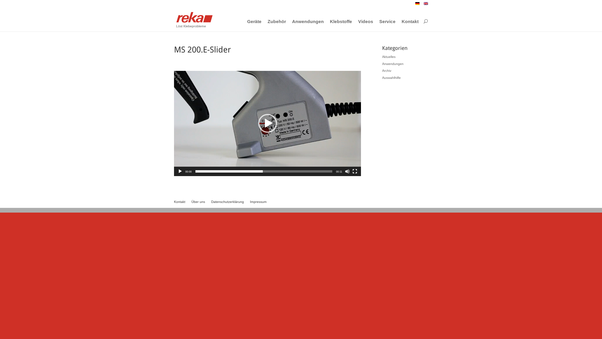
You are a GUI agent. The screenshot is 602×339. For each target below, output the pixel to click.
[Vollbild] (354, 171)
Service (387, 21)
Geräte (254, 21)
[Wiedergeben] (180, 171)
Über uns (198, 202)
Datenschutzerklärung (227, 202)
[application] (267, 123)
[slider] (263, 171)
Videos (365, 21)
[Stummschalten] (347, 171)
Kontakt (410, 21)
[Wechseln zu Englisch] (426, 5)
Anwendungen (308, 21)
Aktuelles (389, 57)
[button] (267, 123)
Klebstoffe (341, 21)
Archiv (386, 71)
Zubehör (277, 21)
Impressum (258, 202)
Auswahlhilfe (391, 78)
